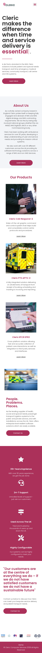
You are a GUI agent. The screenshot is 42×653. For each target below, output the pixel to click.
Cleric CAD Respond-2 (21, 218)
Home (21, 645)
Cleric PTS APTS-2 (21, 278)
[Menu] (35, 4)
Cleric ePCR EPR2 (21, 337)
